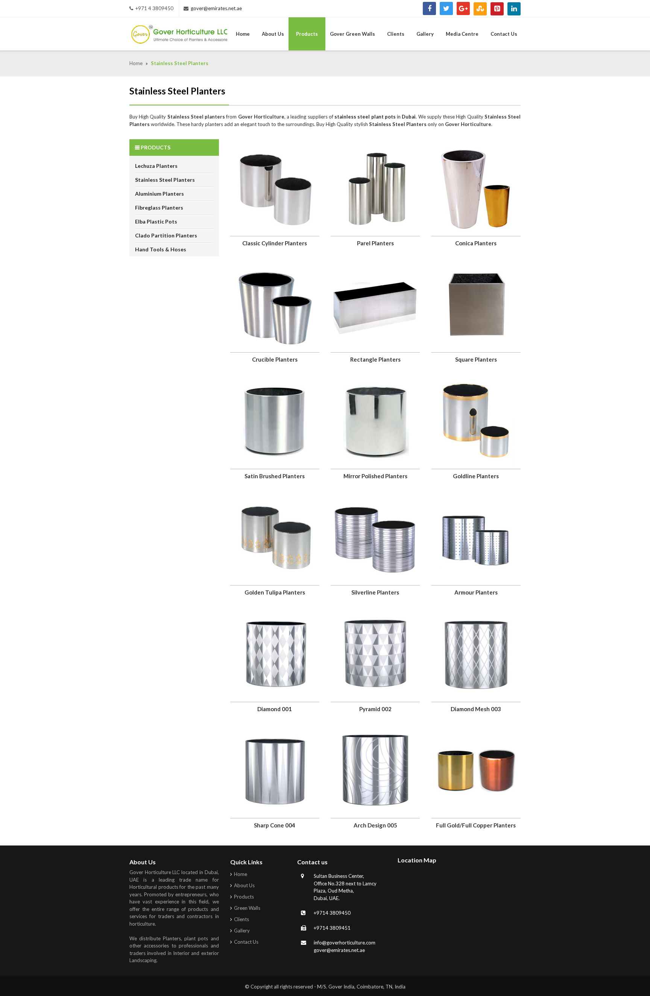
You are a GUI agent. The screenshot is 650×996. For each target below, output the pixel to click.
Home (136, 63)
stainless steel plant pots (365, 117)
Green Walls (247, 908)
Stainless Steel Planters (165, 179)
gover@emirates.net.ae (216, 8)
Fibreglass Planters (159, 207)
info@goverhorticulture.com (344, 943)
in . (406, 117)
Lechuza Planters (156, 166)
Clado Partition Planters (166, 235)
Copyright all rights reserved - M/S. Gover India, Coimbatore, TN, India (328, 987)
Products (244, 897)
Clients (241, 919)
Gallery (242, 931)
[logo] (178, 35)
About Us (244, 885)
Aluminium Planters (159, 193)
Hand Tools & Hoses (160, 249)
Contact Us (246, 942)
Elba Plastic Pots (156, 221)
